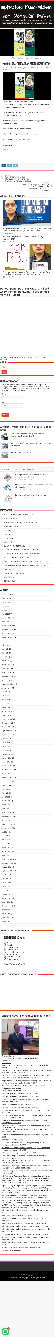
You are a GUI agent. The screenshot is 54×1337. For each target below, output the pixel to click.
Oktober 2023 (6, 727)
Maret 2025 (6, 661)
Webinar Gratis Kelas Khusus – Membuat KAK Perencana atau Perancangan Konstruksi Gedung (18, 178)
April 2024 (5, 703)
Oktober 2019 (6, 910)
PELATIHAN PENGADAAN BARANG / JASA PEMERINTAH (23, 565)
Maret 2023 (6, 754)
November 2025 (7, 630)
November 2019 (7, 906)
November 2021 (7, 816)
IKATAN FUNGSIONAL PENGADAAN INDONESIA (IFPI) (23, 554)
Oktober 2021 (6, 820)
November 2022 (7, 770)
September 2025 (7, 637)
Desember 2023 (7, 719)
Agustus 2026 (6, 594)
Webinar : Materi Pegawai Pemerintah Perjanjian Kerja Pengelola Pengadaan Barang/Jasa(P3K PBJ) (26, 273)
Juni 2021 (5, 836)
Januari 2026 (6, 622)
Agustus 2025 (6, 641)
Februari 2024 (6, 711)
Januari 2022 (6, 809)
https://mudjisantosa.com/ (28, 134)
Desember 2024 (7, 672)
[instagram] (32, 1274)
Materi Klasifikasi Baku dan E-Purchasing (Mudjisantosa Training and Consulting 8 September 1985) (27, 229)
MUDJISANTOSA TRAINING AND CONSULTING (34, 68)
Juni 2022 (5, 789)
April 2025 (5, 657)
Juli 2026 (5, 598)
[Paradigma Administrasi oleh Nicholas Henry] (8, 498)
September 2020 (7, 871)
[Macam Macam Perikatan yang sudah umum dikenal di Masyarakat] (8, 488)
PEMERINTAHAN (9, 519)
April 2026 (5, 610)
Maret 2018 (6, 914)
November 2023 (7, 723)
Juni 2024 (5, 696)
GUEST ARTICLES (10, 526)
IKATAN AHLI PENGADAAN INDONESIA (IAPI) (20, 550)
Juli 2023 (5, 738)
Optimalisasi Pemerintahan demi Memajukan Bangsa (27, 11)
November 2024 (7, 676)
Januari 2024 (6, 715)
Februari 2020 (6, 898)
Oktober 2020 (6, 867)
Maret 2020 (6, 894)
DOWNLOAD (8, 581)
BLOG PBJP (8, 530)
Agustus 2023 (6, 735)
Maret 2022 (6, 801)
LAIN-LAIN (8, 569)
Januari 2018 (6, 918)
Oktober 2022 (6, 774)
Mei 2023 (5, 746)
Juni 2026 (5, 602)
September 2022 (7, 777)
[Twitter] (24, 1274)
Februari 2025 (6, 665)
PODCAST (7, 538)
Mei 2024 (5, 700)
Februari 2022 (6, 805)
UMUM (6, 534)
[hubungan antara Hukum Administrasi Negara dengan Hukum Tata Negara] (8, 478)
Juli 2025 (5, 645)
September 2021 (7, 824)
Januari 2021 (6, 855)
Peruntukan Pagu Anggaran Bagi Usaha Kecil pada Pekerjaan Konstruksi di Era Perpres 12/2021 (36, 187)
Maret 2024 (6, 707)
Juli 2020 (5, 879)
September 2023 (7, 731)
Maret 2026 (6, 614)
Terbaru (16, 469)
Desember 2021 (7, 812)
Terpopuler (6, 469)
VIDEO (6, 542)
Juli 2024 (5, 692)
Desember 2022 (7, 766)
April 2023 (5, 750)
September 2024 (7, 684)
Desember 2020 (7, 859)
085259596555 (25, 129)
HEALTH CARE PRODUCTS (13, 573)
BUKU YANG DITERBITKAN (13, 546)
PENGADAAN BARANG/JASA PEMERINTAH (18, 523)
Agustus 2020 (6, 875)
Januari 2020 (6, 902)
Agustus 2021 (6, 828)
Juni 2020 (5, 883)
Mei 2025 (5, 653)
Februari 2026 (6, 618)
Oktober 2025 (6, 633)
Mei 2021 (5, 840)
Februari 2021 (6, 851)
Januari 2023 (6, 762)
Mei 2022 (5, 793)
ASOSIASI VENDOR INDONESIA (15, 558)
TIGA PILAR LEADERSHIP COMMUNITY (17, 515)
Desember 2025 (7, 626)
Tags (23, 469)
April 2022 (5, 797)
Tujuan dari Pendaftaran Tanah (22, 452)
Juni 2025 (5, 649)
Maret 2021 (6, 847)
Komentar (30, 469)
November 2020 (7, 863)
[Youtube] (29, 1274)
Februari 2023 (6, 758)
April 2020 (5, 890)
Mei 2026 (5, 606)
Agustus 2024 (6, 688)
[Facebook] (21, 1274)
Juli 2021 (5, 832)
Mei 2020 (5, 886)
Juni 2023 (5, 742)
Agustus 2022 (6, 781)
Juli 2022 (5, 785)
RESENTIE (7, 577)
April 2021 (5, 844)
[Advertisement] (27, 1309)
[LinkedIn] (27, 1274)
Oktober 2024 (6, 680)
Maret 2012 (6, 921)
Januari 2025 (6, 668)
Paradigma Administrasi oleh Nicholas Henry (31, 495)
